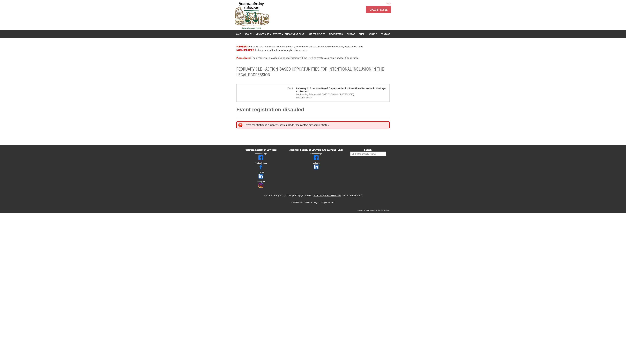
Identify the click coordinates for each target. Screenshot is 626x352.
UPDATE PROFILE (379, 9)
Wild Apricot (370, 210)
